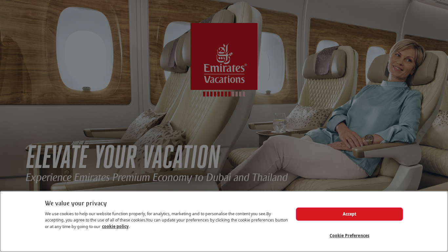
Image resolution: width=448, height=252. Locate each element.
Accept (349, 214)
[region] (224, 221)
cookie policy (115, 226)
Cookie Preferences (349, 235)
